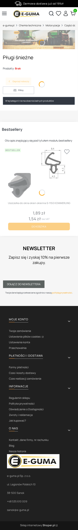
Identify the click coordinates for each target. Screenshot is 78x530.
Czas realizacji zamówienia (25, 378)
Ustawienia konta (19, 342)
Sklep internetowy (37, 525)
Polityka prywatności (21, 403)
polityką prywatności (62, 292)
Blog (11, 445)
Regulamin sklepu (19, 398)
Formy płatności (19, 367)
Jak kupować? (17, 420)
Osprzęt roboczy (20, 81)
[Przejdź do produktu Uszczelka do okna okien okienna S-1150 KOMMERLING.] (39, 173)
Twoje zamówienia (20, 331)
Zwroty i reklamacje (21, 415)
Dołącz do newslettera (24, 284)
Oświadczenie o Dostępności (26, 409)
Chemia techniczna (30, 25)
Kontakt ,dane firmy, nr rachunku (28, 440)
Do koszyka (39, 226)
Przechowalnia (18, 348)
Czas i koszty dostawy (22, 373)
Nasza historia (17, 451)
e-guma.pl (8, 25)
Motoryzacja (53, 25)
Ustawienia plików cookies (25, 336)
